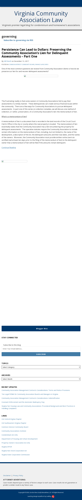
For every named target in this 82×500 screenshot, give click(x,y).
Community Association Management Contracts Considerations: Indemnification (31, 398)
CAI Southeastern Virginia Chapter (14, 423)
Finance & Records (41, 64)
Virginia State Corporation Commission (16, 455)
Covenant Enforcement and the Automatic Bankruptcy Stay (23, 402)
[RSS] (3, 341)
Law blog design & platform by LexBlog (40, 496)
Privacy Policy (18, 475)
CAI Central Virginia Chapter (12, 419)
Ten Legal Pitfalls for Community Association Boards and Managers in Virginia (30, 394)
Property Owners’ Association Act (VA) (16, 443)
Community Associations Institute (14, 431)
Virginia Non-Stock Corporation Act (14, 451)
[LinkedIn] (7, 341)
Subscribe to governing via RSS (18, 40)
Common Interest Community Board (22, 64)
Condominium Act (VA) (10, 435)
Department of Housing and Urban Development (20, 439)
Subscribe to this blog (12, 345)
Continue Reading (9, 147)
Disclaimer (7, 475)
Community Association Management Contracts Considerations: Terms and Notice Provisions (36, 390)
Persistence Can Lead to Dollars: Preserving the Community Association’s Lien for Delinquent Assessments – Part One (36, 52)
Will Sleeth (7, 61)
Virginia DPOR (7, 447)
